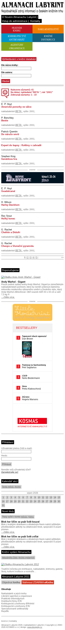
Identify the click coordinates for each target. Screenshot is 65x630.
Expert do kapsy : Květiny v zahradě (21, 145)
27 (47, 501)
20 (19, 501)
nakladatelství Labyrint (34, 625)
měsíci (24, 517)
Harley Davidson (10, 204)
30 (59, 501)
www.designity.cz (34, 627)
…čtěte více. (8, 297)
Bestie (4, 120)
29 (55, 501)
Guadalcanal (8, 191)
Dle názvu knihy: (9, 65)
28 (51, 501)
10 (39, 497)
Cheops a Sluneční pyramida (17, 246)
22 (27, 501)
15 (59, 497)
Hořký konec (8, 218)
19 (15, 501)
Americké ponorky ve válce (16, 106)
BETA (18, 111)
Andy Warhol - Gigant (13, 281)
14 (55, 497)
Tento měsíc (8, 487)
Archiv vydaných (26, 557)
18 (11, 501)
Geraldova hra (9, 159)
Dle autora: (7, 72)
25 (39, 501)
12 (47, 497)
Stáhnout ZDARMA (37, 582)
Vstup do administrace (14, 21)
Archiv (18, 487)
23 (31, 501)
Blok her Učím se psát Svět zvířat (19, 536)
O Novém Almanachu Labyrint (19, 17)
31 (3, 505)
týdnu (31, 517)
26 (43, 501)
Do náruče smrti (10, 134)
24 (35, 501)
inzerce (4, 621)
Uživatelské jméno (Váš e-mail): (16, 448)
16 (3, 501)
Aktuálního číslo (10, 557)
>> (62, 257)
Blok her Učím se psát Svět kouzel (20, 521)
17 (7, 501)
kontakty (13, 621)
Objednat (11, 582)
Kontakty (35, 21)
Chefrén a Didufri (10, 232)
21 (23, 501)
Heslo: (4, 455)
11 (43, 497)
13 (51, 497)
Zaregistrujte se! (9, 472)
